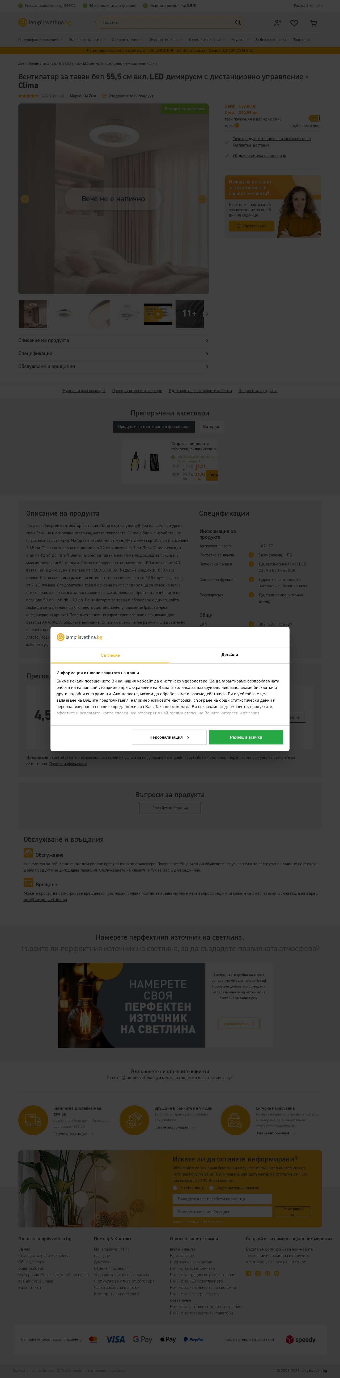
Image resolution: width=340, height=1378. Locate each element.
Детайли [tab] (230, 654)
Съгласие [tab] (110, 655)
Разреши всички (246, 737)
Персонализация (166, 737)
